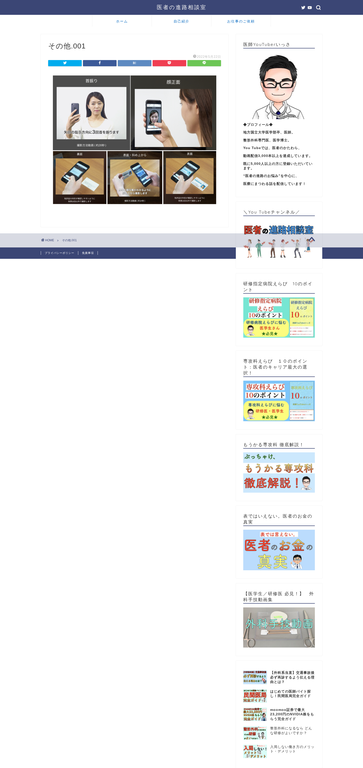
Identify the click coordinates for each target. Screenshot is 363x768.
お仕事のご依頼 (241, 21)
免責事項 (88, 252)
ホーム (122, 21)
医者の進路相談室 (181, 7)
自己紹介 (181, 21)
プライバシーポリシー (59, 252)
